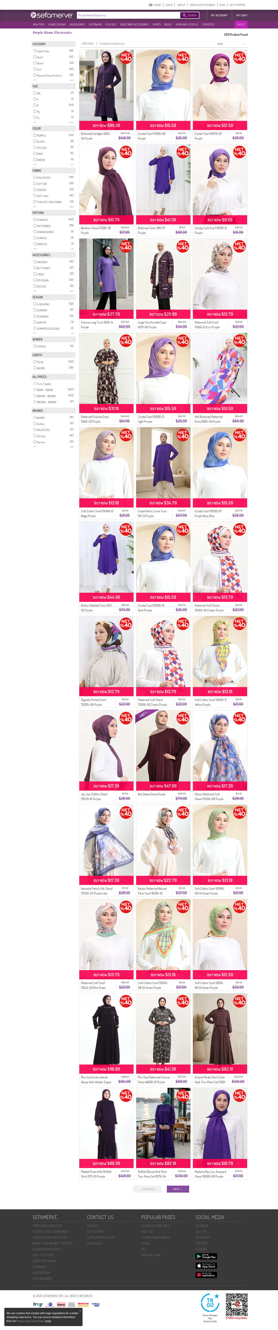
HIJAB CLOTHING (57, 24)
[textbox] (124, 15)
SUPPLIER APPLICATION (101, 1237)
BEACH (168, 24)
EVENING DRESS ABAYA (155, 1237)
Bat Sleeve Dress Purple (151, 794)
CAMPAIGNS (40, 1267)
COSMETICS (208, 24)
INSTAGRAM (202, 1237)
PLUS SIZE (111, 24)
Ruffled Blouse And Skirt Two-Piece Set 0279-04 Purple (152, 1176)
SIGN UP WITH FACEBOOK (202, 5)
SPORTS (157, 24)
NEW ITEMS (38, 24)
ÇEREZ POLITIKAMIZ (44, 1261)
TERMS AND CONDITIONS (47, 1226)
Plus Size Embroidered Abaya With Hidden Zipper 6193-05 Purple (96, 1082)
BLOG (222, 5)
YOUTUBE (201, 1249)
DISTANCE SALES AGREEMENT (51, 1231)
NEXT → (178, 1189)
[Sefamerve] (52, 15)
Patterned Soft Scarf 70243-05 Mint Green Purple (93, 987)
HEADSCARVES (77, 24)
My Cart (242, 15)
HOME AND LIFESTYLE (187, 24)
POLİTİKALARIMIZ (43, 1278)
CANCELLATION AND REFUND (50, 1237)
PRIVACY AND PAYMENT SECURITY (53, 1243)
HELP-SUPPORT (237, 5)
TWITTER (200, 1231)
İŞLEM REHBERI (41, 1273)
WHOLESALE (94, 1243)
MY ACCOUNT (219, 15)
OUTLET (241, 24)
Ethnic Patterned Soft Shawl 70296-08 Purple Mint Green (209, 799)
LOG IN (168, 5)
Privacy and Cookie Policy (31, 1321)
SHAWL (145, 1243)
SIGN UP (181, 5)
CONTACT (92, 1226)
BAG (143, 1249)
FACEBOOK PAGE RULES (47, 1249)
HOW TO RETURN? (43, 1255)
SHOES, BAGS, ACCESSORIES (134, 24)
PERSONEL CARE (151, 1255)
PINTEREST (202, 1243)
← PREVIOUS (147, 1189)
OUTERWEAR (95, 24)
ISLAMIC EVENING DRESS (156, 1226)
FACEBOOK (201, 1226)
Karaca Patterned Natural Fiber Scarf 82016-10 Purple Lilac (152, 893)
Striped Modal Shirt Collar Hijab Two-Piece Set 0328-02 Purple (210, 1082)
